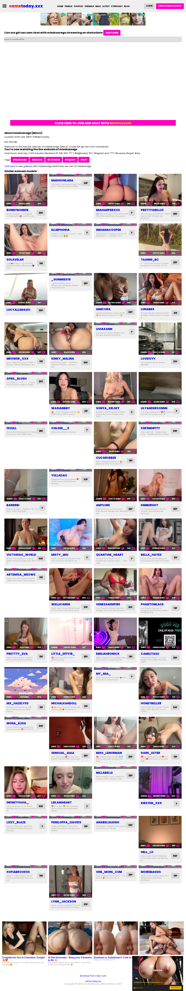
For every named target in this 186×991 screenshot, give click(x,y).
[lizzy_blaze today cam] (25, 817)
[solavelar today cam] (25, 239)
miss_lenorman (109, 753)
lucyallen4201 (18, 310)
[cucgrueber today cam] (115, 438)
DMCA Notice (108, 983)
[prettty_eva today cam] (25, 634)
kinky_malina (62, 359)
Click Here (9, 166)
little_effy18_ (63, 654)
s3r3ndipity (150, 428)
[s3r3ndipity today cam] (160, 423)
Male (98, 6)
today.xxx (26, 6)
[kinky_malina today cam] (70, 338)
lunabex (147, 309)
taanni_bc (150, 260)
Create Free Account (170, 6)
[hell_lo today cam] (160, 832)
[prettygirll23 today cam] (160, 190)
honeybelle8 (151, 703)
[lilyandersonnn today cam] (160, 388)
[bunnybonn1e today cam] (25, 190)
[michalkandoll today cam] (70, 683)
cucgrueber (106, 458)
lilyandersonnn (154, 408)
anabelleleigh (107, 822)
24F (130, 312)
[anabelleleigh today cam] (115, 817)
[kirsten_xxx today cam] (160, 782)
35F (130, 825)
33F (86, 479)
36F (41, 310)
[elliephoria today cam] (70, 224)
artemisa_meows (21, 574)
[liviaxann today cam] (115, 323)
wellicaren (60, 604)
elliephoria (60, 230)
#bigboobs (20, 159)
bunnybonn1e (17, 210)
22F (86, 183)
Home (60, 6)
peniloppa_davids (66, 822)
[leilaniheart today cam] (70, 782)
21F (86, 411)
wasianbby (60, 408)
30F (41, 558)
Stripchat (117, 6)
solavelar (15, 260)
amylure (103, 505)
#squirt (70, 159)
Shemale (89, 6)
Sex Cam (101, 975)
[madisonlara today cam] (70, 175)
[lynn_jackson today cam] (70, 881)
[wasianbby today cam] (70, 388)
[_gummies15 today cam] (70, 274)
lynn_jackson (63, 901)
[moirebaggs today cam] (160, 866)
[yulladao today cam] (70, 470)
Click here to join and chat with (93, 123)
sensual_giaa (62, 753)
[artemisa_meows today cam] (25, 569)
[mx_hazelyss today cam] (25, 683)
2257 (119, 983)
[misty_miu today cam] (70, 535)
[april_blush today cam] (25, 373)
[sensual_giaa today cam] (70, 733)
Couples (78, 6)
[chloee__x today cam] (70, 423)
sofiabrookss (18, 872)
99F (86, 362)
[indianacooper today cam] (115, 224)
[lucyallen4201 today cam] (25, 289)
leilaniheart (61, 802)
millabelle (104, 773)
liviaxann (104, 329)
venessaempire (108, 604)
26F (130, 509)
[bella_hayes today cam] (160, 535)
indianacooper (108, 230)
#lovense (53, 159)
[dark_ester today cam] (160, 733)
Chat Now (111, 32)
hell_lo (147, 852)
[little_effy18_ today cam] (70, 634)
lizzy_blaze (16, 822)
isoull (12, 428)
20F (41, 212)
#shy (84, 159)
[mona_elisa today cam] (25, 718)
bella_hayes (151, 555)
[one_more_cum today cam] (115, 866)
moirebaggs (151, 872)
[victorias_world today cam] (25, 535)
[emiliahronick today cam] (115, 634)
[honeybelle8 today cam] (160, 683)
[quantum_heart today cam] (115, 535)
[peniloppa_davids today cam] (70, 817)
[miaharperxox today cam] (115, 190)
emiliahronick (107, 654)
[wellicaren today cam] (70, 584)
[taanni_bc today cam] (160, 239)
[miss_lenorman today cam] (115, 733)
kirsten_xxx (151, 803)
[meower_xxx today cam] (25, 338)
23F (175, 361)
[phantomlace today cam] (160, 584)
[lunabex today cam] (160, 289)
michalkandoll (64, 703)
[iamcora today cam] (115, 289)
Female (68, 6)
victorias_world (21, 555)
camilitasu (150, 654)
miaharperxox (108, 210)
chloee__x (60, 428)
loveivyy (148, 359)
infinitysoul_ (18, 802)
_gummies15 (61, 279)
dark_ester (150, 753)
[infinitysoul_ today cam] (25, 782)
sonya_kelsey (107, 408)
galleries (27, 166)
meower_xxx (17, 359)
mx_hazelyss (17, 703)
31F (175, 313)
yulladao (59, 475)
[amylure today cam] (115, 485)
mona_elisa (16, 723)
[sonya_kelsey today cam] (115, 388)
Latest (106, 6)
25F (175, 213)
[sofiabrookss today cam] (25, 866)
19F (41, 263)
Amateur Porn (87, 975)
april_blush (17, 379)
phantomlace (152, 604)
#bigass (37, 159)
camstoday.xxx (93, 981)
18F (131, 460)
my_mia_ (103, 674)
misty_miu (59, 555)
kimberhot (149, 505)
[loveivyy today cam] (160, 338)
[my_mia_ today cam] (115, 668)
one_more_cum (109, 872)
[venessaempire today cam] (115, 584)
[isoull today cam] (25, 423)
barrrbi (13, 505)
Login (149, 6)
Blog (127, 6)
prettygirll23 (152, 210)
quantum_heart (109, 555)
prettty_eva (17, 654)
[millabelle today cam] (115, 767)
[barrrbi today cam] (25, 485)
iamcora (103, 309)
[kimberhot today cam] (160, 485)
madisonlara (62, 180)
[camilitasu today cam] (160, 634)
